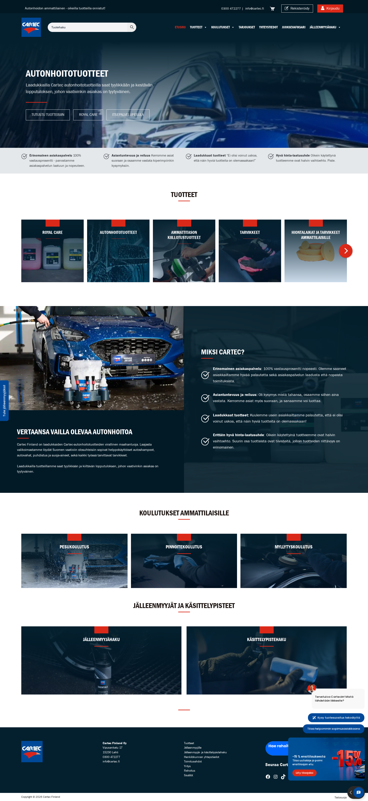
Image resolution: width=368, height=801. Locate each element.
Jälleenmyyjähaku (323, 27)
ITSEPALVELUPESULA (128, 114)
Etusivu (180, 27)
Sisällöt (188, 775)
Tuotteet (196, 27)
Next (346, 257)
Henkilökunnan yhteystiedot (201, 757)
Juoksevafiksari (293, 27)
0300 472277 (231, 9)
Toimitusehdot (193, 761)
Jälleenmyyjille (192, 748)
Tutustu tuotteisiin (48, 114)
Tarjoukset (247, 27)
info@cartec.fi (254, 9)
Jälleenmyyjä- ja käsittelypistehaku (205, 752)
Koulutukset (220, 27)
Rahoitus (189, 771)
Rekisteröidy (299, 8)
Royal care (88, 114)
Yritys (187, 766)
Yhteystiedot (268, 27)
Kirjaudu (332, 8)
